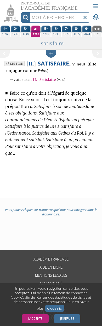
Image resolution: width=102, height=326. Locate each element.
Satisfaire (44, 79)
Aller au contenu (20, 5)
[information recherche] (25, 17)
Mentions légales (51, 275)
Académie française (51, 259)
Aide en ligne (51, 267)
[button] (51, 53)
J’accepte (35, 318)
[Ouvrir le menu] (95, 6)
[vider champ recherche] (85, 17)
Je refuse (67, 318)
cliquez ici (54, 308)
